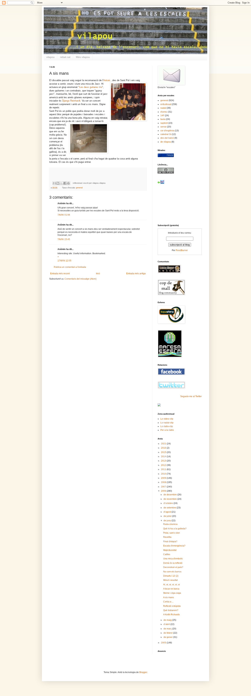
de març (168, 628)
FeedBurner (182, 250)
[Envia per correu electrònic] (54, 183)
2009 (164, 478)
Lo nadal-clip (166, 422)
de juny (167, 520)
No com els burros (172, 571)
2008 (164, 482)
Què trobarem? (170, 610)
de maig (168, 620)
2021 (164, 443)
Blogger (143, 672)
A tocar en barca (171, 588)
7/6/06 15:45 (64, 239)
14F (162, 115)
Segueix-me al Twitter (191, 396)
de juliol (168, 516)
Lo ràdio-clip (166, 426)
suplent (164, 123)
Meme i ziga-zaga (172, 593)
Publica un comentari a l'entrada (70, 267)
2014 (164, 456)
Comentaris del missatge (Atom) (80, 279)
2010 (164, 474)
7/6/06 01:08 (64, 215)
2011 (164, 469)
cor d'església (167, 130)
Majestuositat (169, 550)
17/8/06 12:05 (64, 260)
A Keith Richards (171, 614)
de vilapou (165, 142)
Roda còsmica (170, 524)
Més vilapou (83, 57)
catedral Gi (165, 134)
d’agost (167, 512)
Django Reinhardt (71, 100)
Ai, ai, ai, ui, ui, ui (171, 584)
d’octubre (168, 503)
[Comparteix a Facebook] (65, 183)
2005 (164, 642)
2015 (164, 452)
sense (163, 126)
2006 (164, 491)
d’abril (167, 624)
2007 (164, 486)
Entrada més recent (60, 273)
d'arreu (163, 112)
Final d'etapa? (170, 541)
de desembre (170, 494)
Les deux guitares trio (90, 87)
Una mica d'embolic (173, 558)
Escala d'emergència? (174, 545)
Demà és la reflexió (172, 563)
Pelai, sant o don (171, 533)
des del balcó (167, 138)
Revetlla (167, 537)
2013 (164, 460)
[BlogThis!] (58, 183)
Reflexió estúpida (172, 606)
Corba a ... (168, 601)
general (79, 188)
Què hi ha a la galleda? (175, 528)
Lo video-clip (166, 419)
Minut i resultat (170, 580)
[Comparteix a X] (61, 183)
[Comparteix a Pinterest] (68, 183)
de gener (168, 637)
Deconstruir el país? (173, 567)
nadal (163, 108)
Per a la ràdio (167, 430)
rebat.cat (65, 57)
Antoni (106, 80)
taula (162, 119)
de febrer (168, 633)
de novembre (170, 499)
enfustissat (165, 104)
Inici (98, 273)
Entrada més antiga (136, 273)
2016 (164, 448)
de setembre (170, 507)
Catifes (166, 554)
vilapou (50, 57)
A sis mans (168, 597)
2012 (164, 465)
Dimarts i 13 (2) (170, 576)
